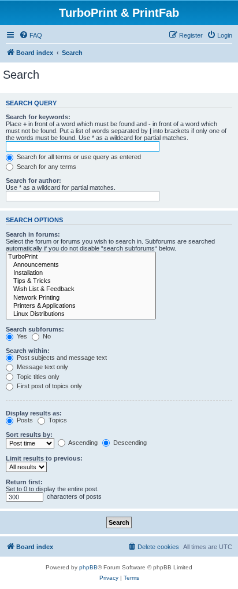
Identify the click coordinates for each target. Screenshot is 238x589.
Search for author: (33, 180)
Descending (129, 442)
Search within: (28, 350)
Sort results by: (29, 434)
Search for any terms (45, 166)
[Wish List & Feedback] (81, 289)
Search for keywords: (38, 116)
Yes (21, 336)
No (46, 336)
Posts (24, 420)
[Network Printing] (81, 298)
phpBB (88, 567)
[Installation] (81, 273)
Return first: (24, 481)
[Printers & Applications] (81, 306)
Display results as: (34, 413)
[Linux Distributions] (81, 314)
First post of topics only (48, 385)
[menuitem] (30, 35)
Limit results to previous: (44, 458)
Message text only (41, 366)
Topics (57, 420)
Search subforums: (35, 329)
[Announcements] (81, 265)
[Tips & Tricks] (81, 281)
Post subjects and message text (61, 357)
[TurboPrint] (81, 257)
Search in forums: (33, 234)
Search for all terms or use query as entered (78, 156)
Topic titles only (37, 376)
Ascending (82, 442)
